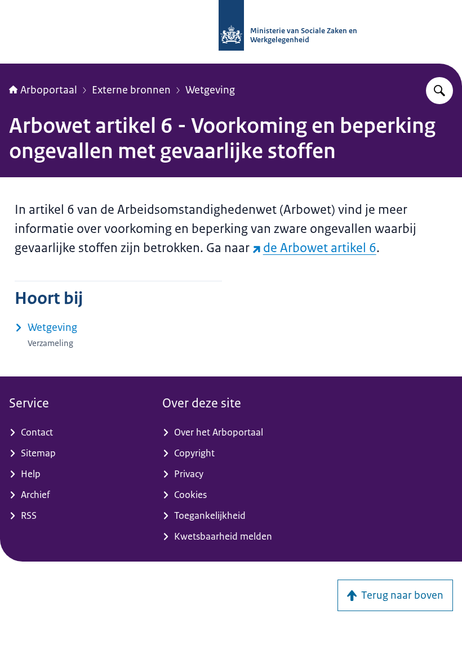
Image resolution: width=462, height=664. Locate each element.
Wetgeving (210, 90)
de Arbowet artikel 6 (319, 248)
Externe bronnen (131, 90)
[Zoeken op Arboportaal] (439, 90)
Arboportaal (48, 90)
